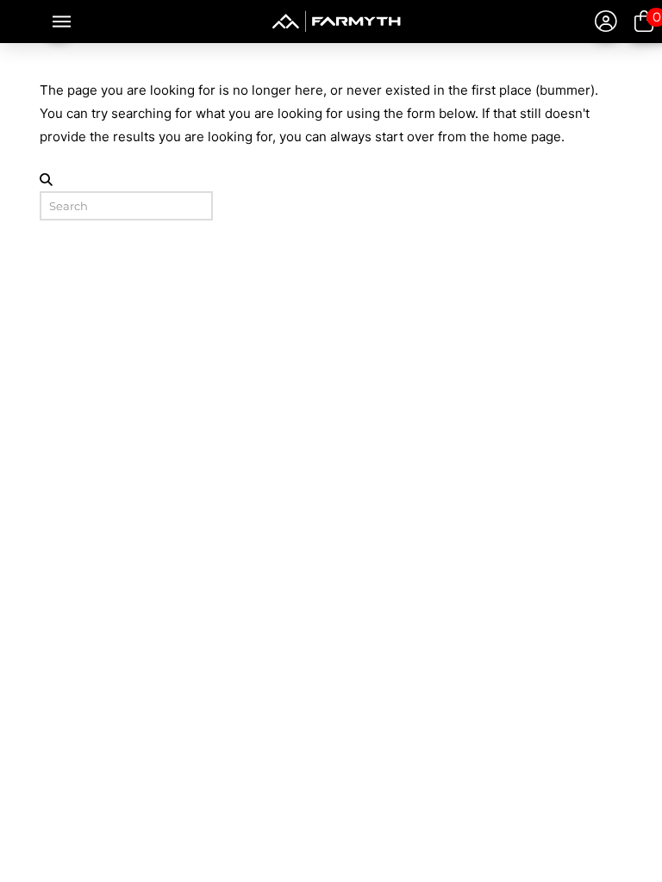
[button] (58, 22)
